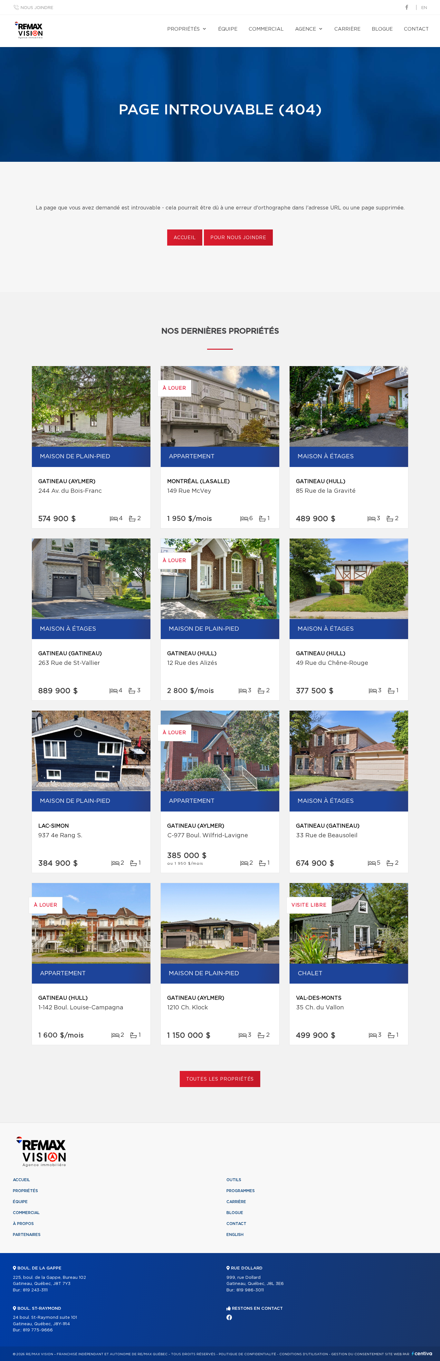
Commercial (266, 29)
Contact (416, 29)
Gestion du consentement (357, 1354)
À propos (23, 1224)
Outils (233, 1180)
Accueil (185, 238)
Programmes (240, 1191)
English (235, 1235)
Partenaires (27, 1235)
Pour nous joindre (238, 238)
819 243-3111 (35, 1290)
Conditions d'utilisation (303, 1354)
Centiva (422, 1353)
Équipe (227, 29)
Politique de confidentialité (247, 1354)
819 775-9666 (38, 1330)
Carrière (347, 29)
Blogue (382, 29)
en (424, 8)
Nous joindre (37, 8)
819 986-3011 (250, 1290)
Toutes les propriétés (220, 1079)
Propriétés (183, 29)
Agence (305, 29)
